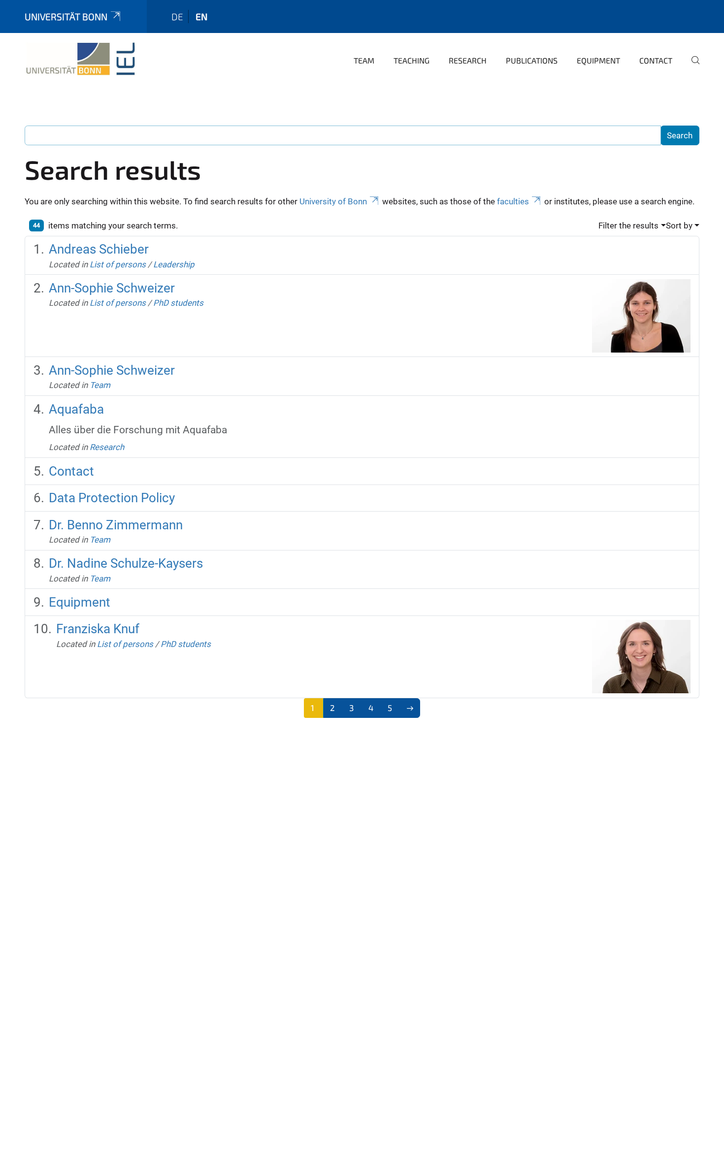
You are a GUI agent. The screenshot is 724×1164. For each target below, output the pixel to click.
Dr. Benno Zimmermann (116, 524)
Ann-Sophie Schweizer (112, 288)
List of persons (118, 264)
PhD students (178, 303)
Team (364, 60)
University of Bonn (333, 201)
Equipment (598, 60)
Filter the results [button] (628, 225)
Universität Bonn (66, 16)
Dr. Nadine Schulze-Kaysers (126, 563)
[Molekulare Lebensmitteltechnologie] (81, 59)
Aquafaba (76, 409)
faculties (513, 201)
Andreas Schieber (99, 249)
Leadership (174, 264)
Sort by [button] (679, 225)
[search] (691, 67)
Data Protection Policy (112, 497)
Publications (532, 60)
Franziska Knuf (97, 628)
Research (468, 60)
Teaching (411, 60)
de (177, 16)
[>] (410, 708)
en (201, 16)
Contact (655, 60)
